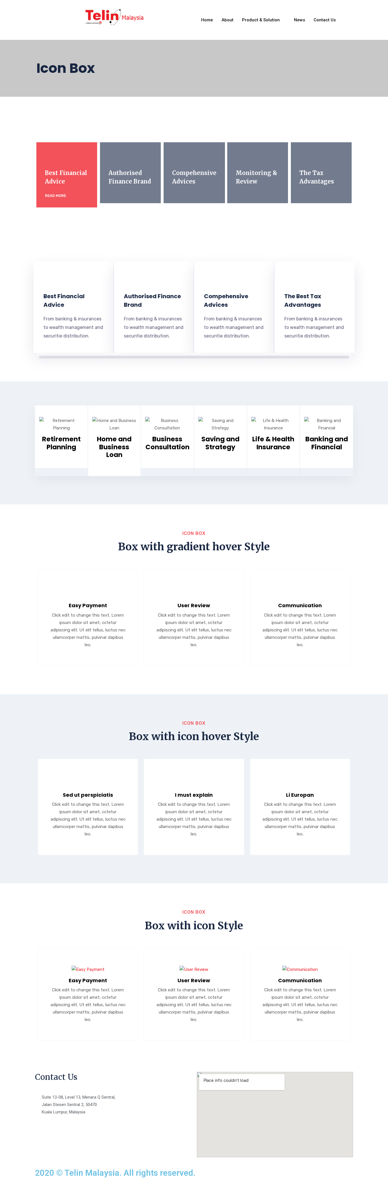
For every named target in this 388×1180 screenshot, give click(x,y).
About (227, 19)
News (299, 19)
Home (207, 19)
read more (56, 195)
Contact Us (325, 19)
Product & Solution (261, 19)
